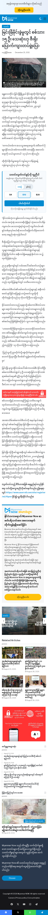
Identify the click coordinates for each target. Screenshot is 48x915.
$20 (38, 194)
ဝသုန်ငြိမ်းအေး (7, 52)
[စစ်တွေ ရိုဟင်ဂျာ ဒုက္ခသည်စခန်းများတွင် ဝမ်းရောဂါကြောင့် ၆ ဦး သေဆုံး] (12, 681)
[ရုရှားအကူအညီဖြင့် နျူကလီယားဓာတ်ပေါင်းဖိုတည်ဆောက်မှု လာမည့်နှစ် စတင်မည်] (35, 681)
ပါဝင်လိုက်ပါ (24, 203)
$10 (24, 194)
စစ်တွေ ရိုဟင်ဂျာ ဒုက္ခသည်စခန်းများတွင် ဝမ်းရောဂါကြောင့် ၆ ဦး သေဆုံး (12, 692)
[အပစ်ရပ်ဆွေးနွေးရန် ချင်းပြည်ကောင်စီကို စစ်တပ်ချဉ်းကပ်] (12, 653)
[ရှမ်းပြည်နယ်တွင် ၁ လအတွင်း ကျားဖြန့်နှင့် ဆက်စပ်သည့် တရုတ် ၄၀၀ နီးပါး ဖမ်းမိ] (35, 653)
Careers (11, 898)
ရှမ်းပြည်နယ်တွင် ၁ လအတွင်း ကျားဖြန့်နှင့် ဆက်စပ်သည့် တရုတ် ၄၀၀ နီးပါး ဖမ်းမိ (35, 665)
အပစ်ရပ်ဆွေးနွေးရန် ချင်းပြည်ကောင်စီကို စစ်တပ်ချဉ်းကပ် (12, 663)
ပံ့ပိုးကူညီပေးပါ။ (24, 10)
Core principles (34, 898)
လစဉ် (20, 187)
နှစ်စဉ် (28, 187)
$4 (10, 194)
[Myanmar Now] (9, 18)
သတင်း (6, 26)
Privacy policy (21, 898)
